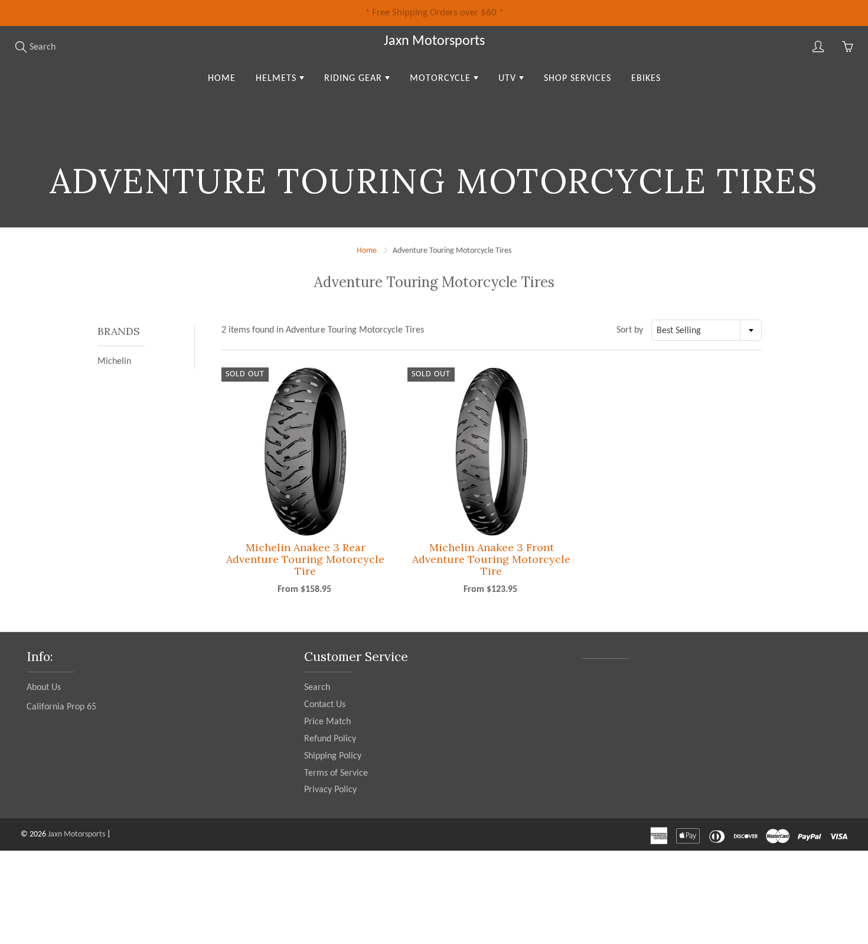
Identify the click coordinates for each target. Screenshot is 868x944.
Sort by (629, 330)
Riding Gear (354, 78)
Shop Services (577, 78)
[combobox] (706, 330)
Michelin (114, 361)
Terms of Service (336, 773)
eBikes (646, 78)
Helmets (277, 78)
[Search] (21, 47)
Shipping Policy (332, 756)
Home (222, 78)
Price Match (327, 722)
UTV (508, 78)
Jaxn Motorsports (434, 41)
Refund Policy (330, 739)
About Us (44, 687)
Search (317, 687)
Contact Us (324, 704)
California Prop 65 (61, 707)
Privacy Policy (330, 790)
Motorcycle (442, 78)
